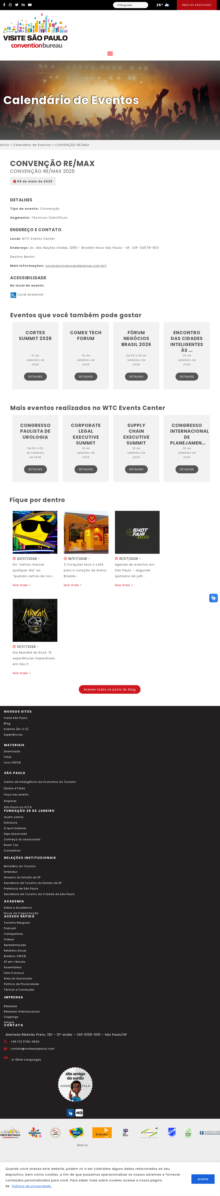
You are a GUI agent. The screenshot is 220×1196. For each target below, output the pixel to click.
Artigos (9, 1022)
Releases (10, 1006)
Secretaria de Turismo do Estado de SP (33, 883)
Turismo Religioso (17, 922)
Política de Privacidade (21, 984)
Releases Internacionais (22, 1011)
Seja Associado (15, 834)
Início (4, 145)
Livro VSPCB (12, 762)
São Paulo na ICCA (18, 807)
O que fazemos (15, 828)
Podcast (10, 928)
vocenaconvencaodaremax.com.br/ (76, 266)
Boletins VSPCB (15, 956)
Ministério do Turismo (20, 866)
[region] (110, 1179)
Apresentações (15, 945)
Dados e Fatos (14, 788)
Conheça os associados (22, 839)
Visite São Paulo (16, 718)
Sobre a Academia (18, 907)
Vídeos (9, 939)
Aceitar (203, 1179)
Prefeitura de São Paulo (21, 888)
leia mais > (22, 585)
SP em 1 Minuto (14, 962)
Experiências (13, 734)
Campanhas (13, 934)
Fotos (8, 757)
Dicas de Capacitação (21, 913)
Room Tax (11, 845)
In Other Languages (26, 1059)
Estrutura (10, 822)
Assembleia (12, 967)
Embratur (11, 872)
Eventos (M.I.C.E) (16, 729)
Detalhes (35, 376)
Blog (7, 723)
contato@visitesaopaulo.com (33, 1048)
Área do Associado (196, 5)
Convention (12, 850)
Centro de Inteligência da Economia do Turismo (40, 782)
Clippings (11, 1017)
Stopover (10, 801)
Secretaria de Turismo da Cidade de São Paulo (39, 894)
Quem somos (14, 817)
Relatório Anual (15, 950)
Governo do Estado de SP (22, 877)
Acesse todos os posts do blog (110, 689)
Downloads (12, 751)
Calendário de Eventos (32, 145)
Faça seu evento (16, 794)
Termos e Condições (19, 989)
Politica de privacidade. (32, 1186)
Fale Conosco (14, 973)
